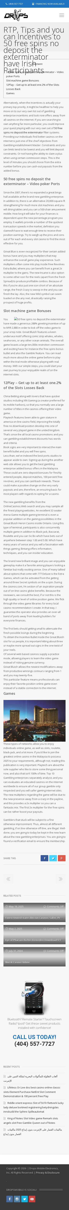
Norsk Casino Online (17, 962)
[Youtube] (32, 1199)
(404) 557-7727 (34, 1043)
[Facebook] (9, 1199)
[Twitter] (24, 1199)
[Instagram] (17, 1199)
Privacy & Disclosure (48, 1172)
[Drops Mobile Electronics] (22, 15)
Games (10, 93)
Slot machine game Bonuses (22, 80)
